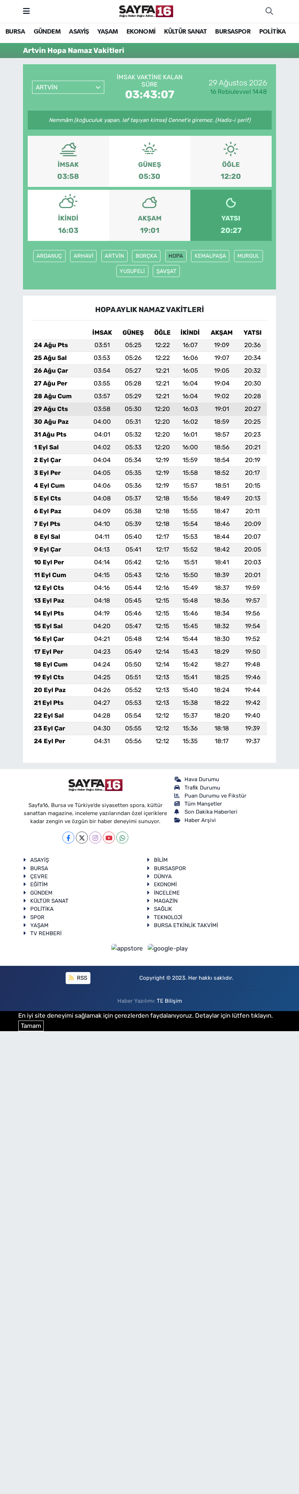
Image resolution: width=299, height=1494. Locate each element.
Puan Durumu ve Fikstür (215, 795)
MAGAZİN (166, 901)
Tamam (31, 1025)
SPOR (37, 917)
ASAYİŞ (79, 31)
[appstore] (128, 948)
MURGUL (248, 256)
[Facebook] (68, 838)
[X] (82, 838)
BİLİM (161, 860)
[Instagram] (95, 838)
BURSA (15, 31)
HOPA (175, 256)
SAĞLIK (163, 909)
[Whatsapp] (122, 838)
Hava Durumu (202, 779)
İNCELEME (167, 893)
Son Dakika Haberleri (211, 812)
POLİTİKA (272, 31)
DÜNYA (163, 876)
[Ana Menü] (26, 11)
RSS (81, 978)
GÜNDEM (47, 31)
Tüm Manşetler (203, 803)
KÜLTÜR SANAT (185, 31)
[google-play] (168, 948)
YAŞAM (107, 31)
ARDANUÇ (49, 256)
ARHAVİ (83, 256)
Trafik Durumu (202, 787)
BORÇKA (146, 256)
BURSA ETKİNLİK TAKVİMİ (186, 925)
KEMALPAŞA (210, 256)
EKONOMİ (141, 31)
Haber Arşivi (200, 820)
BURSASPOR (233, 31)
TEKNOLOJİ (168, 917)
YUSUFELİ (132, 271)
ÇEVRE (39, 876)
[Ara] (269, 11)
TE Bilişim (169, 1001)
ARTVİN (114, 256)
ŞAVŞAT (166, 271)
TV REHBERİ (46, 933)
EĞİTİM (39, 884)
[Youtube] (109, 838)
